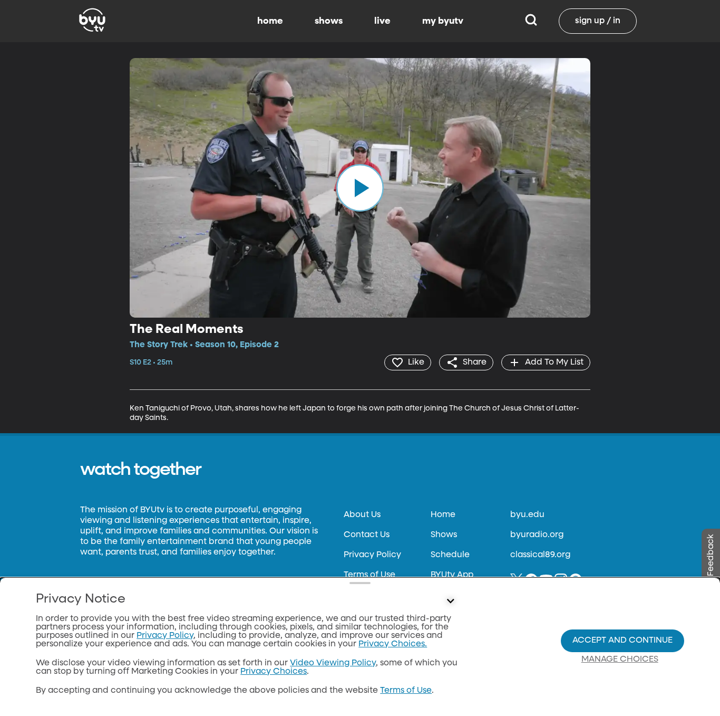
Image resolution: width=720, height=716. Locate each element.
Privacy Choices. (392, 644)
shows (329, 21)
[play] (360, 188)
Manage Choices (619, 659)
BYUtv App (452, 575)
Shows (444, 535)
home (270, 21)
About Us (362, 515)
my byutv (442, 21)
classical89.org (540, 555)
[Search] (531, 21)
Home (443, 515)
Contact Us (367, 535)
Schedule (450, 555)
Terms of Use (369, 575)
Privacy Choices (273, 671)
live (382, 21)
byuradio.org (536, 535)
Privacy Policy (372, 555)
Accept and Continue (622, 640)
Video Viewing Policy (333, 663)
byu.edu (527, 515)
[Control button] (450, 601)
